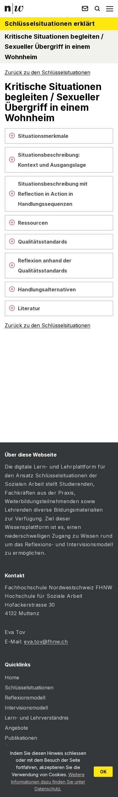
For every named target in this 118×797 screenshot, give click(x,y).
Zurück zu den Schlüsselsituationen (47, 72)
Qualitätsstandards (42, 242)
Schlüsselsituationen (29, 687)
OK (103, 771)
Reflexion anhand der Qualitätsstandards (44, 265)
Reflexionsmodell (25, 697)
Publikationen (21, 738)
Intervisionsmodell (26, 707)
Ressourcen (33, 223)
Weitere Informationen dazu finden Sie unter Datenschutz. (48, 782)
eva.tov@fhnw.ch (46, 641)
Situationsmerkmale (43, 136)
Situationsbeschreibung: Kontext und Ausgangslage (52, 160)
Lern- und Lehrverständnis (37, 718)
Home (12, 677)
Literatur (29, 308)
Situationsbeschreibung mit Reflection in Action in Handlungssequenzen (52, 194)
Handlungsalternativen (47, 289)
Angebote (16, 728)
